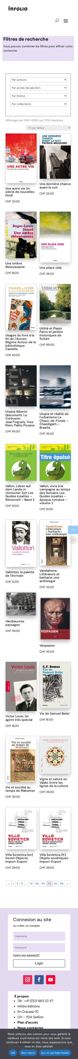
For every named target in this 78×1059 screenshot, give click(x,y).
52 (36, 883)
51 (31, 883)
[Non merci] (73, 1044)
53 (43, 883)
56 (61, 883)
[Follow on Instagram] (27, 979)
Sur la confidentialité (55, 1052)
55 (55, 883)
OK (13, 1052)
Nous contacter (30, 1028)
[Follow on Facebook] (38, 979)
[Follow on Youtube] (50, 979)
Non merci (28, 1052)
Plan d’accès (27, 1022)
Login (39, 963)
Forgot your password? (26, 955)
